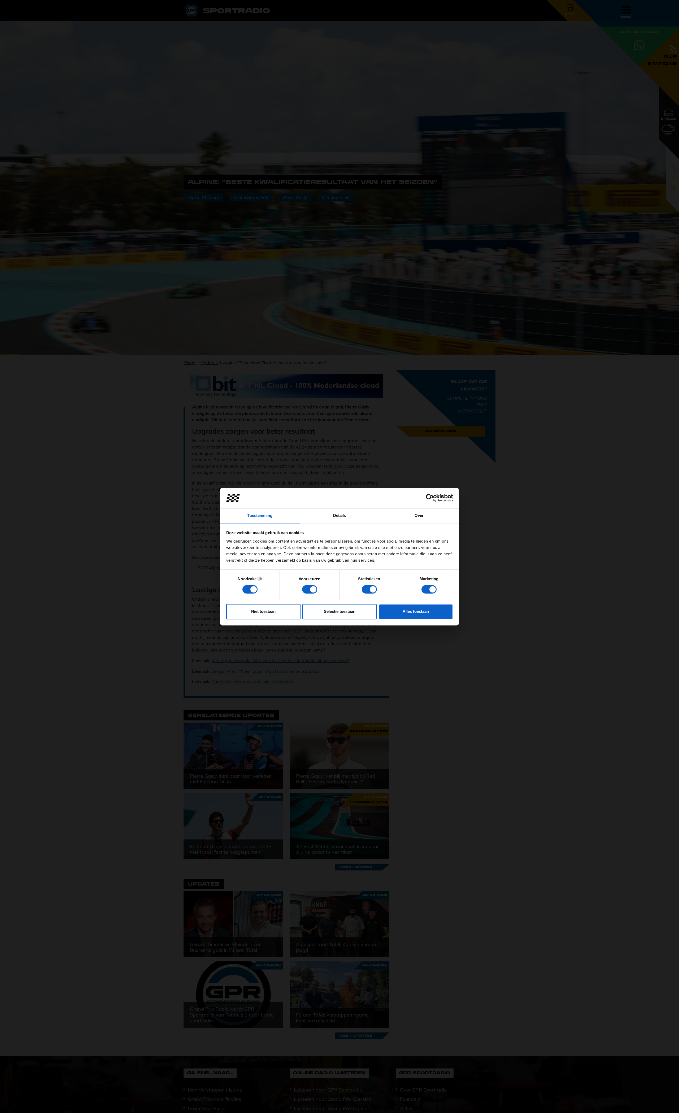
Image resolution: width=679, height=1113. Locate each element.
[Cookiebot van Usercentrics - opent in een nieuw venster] (430, 498)
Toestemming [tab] (259, 515)
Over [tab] (419, 515)
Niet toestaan (263, 611)
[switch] (309, 589)
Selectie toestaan (339, 611)
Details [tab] (339, 515)
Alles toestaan (416, 611)
